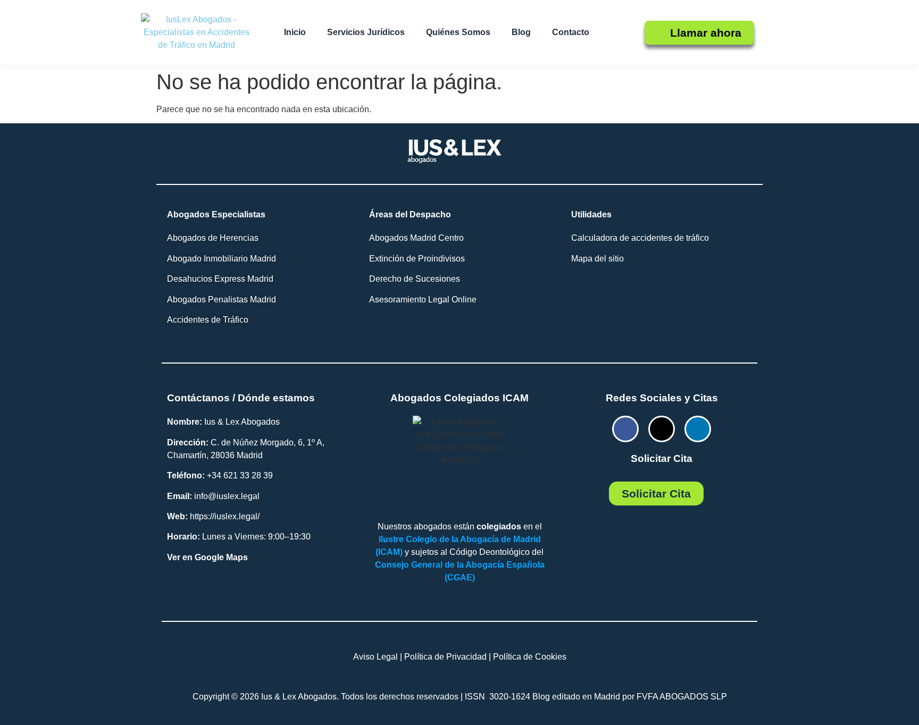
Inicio (295, 32)
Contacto (570, 32)
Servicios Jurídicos (366, 32)
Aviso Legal (375, 656)
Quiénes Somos (458, 32)
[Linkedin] (697, 429)
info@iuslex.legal (227, 496)
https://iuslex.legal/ (225, 516)
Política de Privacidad (445, 656)
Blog (521, 32)
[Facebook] (625, 429)
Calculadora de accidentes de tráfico (640, 237)
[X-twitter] (661, 429)
